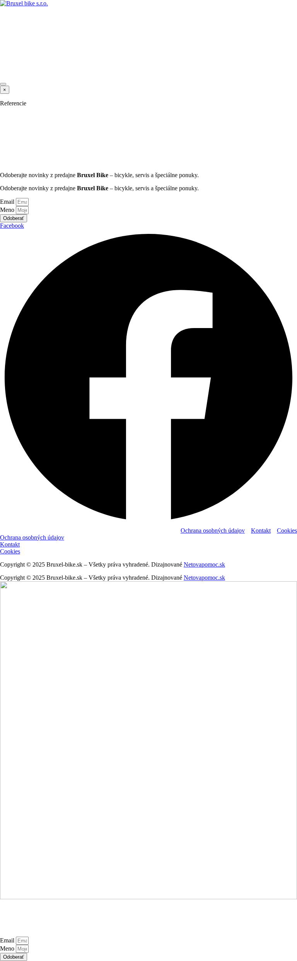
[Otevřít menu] (3, 84)
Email (8, 201)
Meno (8, 209)
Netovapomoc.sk (204, 564)
